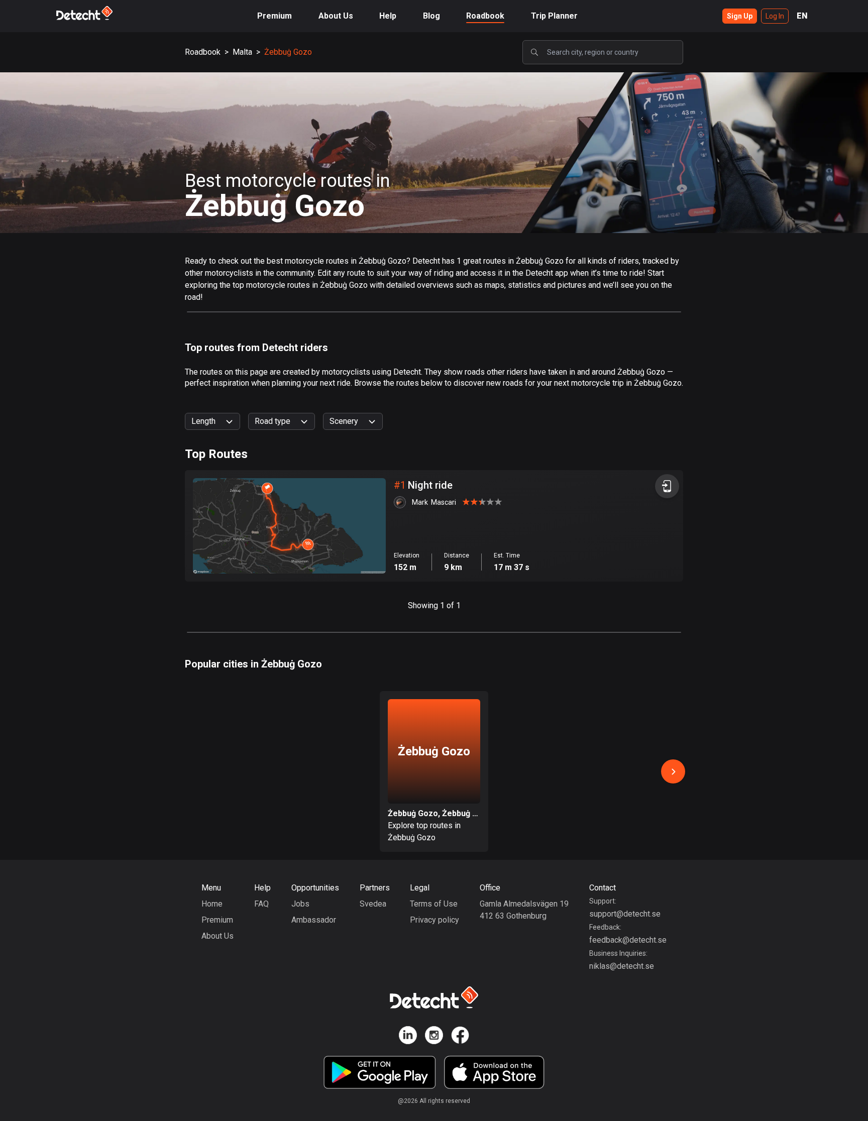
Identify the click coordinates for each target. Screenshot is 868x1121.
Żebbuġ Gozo (288, 52)
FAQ (261, 904)
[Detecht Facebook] (460, 1037)
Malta (242, 52)
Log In (775, 16)
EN (802, 16)
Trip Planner (554, 16)
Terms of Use (434, 904)
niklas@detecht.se (621, 966)
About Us (335, 16)
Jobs (300, 904)
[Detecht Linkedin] (408, 1037)
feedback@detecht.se (628, 940)
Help (387, 16)
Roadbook (485, 16)
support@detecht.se (625, 914)
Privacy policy (434, 920)
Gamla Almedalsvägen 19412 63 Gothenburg (524, 910)
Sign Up (739, 16)
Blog (431, 16)
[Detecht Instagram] (434, 1037)
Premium (274, 16)
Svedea (373, 904)
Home (212, 904)
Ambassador (313, 920)
